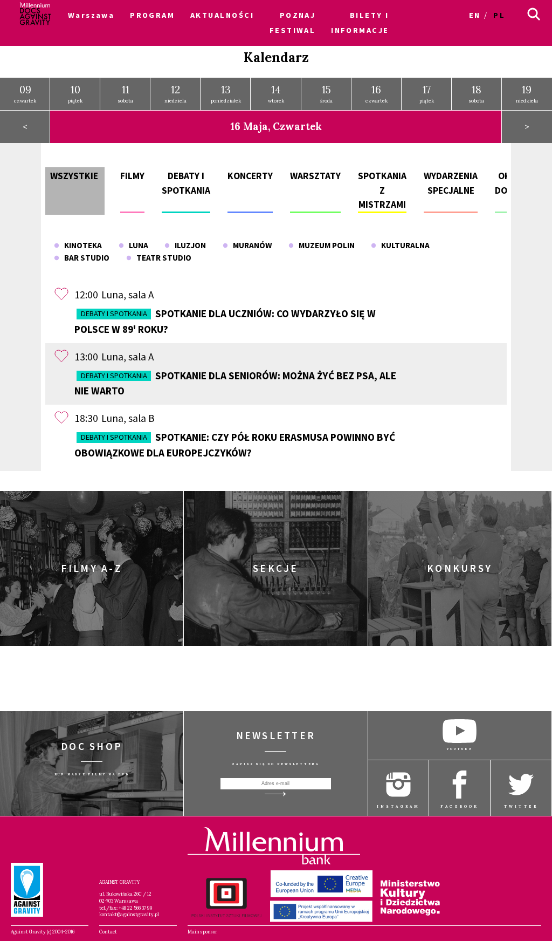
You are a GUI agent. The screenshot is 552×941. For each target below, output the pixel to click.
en (475, 15)
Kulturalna (403, 245)
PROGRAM (152, 15)
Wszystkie (74, 176)
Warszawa (91, 15)
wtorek (276, 93)
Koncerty (250, 176)
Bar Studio (84, 258)
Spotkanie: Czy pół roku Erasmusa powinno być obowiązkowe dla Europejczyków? (234, 445)
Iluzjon (188, 245)
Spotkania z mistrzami (382, 190)
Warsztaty (315, 176)
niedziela (175, 93)
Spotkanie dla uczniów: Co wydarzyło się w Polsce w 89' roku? (224, 321)
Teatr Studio (161, 258)
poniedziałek (226, 93)
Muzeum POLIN (324, 245)
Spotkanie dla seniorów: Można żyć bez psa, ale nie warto (235, 383)
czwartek (25, 93)
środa (326, 93)
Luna (136, 245)
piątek (75, 93)
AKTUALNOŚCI (222, 15)
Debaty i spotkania (114, 313)
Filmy (132, 176)
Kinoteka (80, 245)
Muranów (250, 245)
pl (499, 15)
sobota (125, 93)
